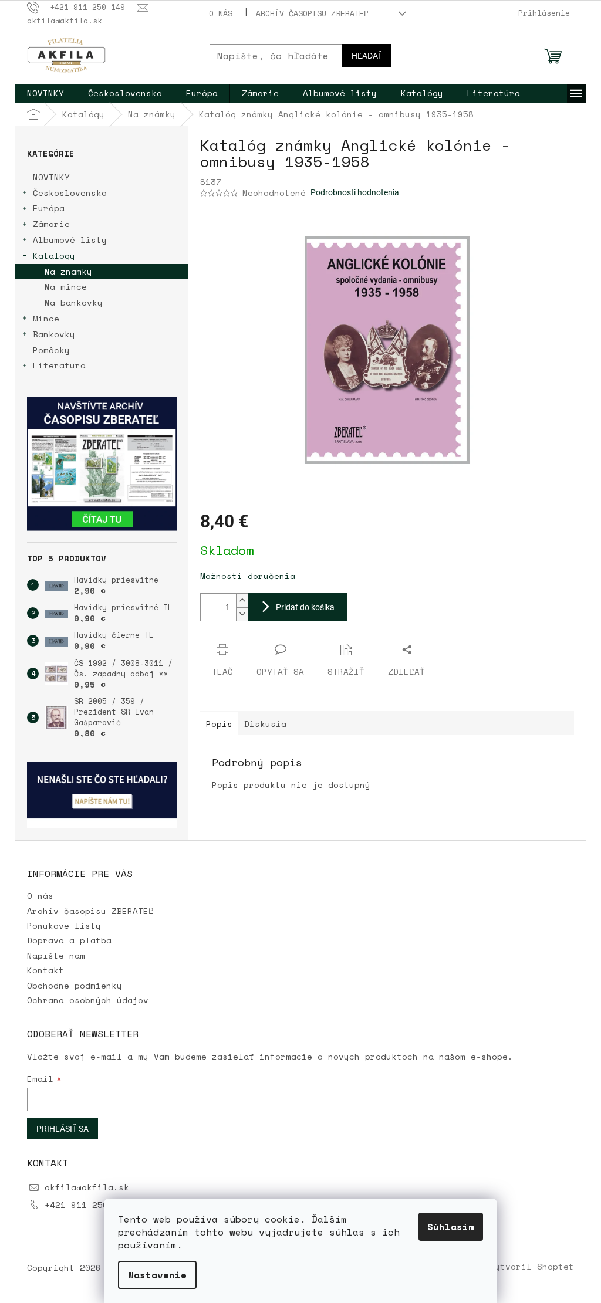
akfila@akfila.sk (87, 1187)
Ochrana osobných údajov (87, 1000)
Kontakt (45, 970)
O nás (220, 13)
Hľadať (367, 55)
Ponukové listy (64, 925)
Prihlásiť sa (62, 1128)
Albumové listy (70, 239)
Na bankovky (74, 302)
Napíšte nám (56, 955)
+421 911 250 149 (87, 1205)
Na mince (66, 286)
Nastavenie (157, 1275)
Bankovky (54, 334)
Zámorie (51, 224)
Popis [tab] (219, 724)
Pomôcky (51, 350)
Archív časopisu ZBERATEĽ (312, 13)
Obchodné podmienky (74, 985)
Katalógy (54, 255)
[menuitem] (45, 93)
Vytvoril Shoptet (531, 1266)
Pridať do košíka (305, 607)
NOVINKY (51, 177)
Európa (49, 208)
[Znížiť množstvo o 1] (242, 614)
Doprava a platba (69, 940)
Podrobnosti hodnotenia (354, 192)
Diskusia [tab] (265, 724)
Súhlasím (450, 1227)
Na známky (68, 271)
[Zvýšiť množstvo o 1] (242, 600)
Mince (46, 318)
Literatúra (59, 365)
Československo (70, 193)
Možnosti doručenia (247, 575)
